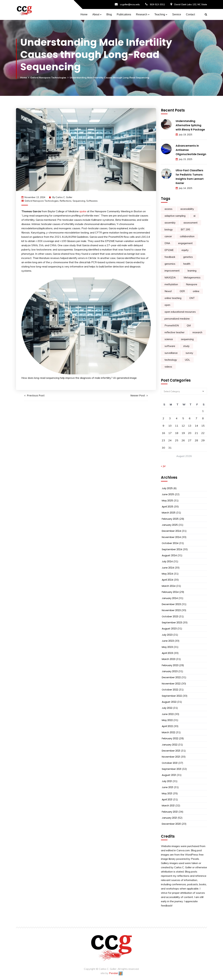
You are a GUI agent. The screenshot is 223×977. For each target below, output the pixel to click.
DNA (167, 243)
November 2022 (171, 683)
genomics (170, 263)
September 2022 (172, 695)
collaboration (187, 236)
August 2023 (169, 628)
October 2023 (170, 616)
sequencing (79, 200)
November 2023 (171, 610)
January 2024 (170, 598)
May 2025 (167, 500)
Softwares (92, 200)
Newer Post (138, 395)
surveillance (171, 352)
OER (182, 291)
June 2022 (168, 714)
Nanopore (191, 284)
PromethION (172, 325)
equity (185, 250)
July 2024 (167, 561)
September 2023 (172, 622)
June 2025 (168, 494)
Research (141, 14)
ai (194, 215)
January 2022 (169, 744)
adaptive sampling (175, 215)
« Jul (163, 466)
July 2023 (167, 634)
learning (192, 270)
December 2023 (171, 604)
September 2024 (172, 549)
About (95, 14)
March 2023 (168, 659)
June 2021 (167, 787)
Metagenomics (192, 277)
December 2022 (171, 677)
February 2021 (170, 811)
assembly (170, 222)
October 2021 (170, 763)
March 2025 (168, 512)
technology (171, 359)
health (186, 263)
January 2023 (170, 671)
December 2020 (171, 823)
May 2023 (167, 647)
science (169, 339)
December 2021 (171, 750)
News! (168, 291)
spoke (82, 211)
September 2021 (171, 769)
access (168, 208)
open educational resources (180, 311)
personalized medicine (177, 318)
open (167, 304)
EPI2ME (169, 250)
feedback (170, 256)
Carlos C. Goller (64, 197)
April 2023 (167, 653)
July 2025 (167, 488)
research (197, 332)
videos (168, 366)
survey (189, 352)
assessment (190, 222)
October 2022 (170, 689)
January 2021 (169, 817)
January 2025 (170, 525)
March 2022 (168, 732)
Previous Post (35, 395)
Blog (109, 14)
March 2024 (168, 586)
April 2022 (167, 726)
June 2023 (168, 640)
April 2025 (167, 506)
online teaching (173, 298)
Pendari (114, 973)
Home (84, 14)
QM (189, 325)
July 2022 (167, 708)
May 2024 (167, 573)
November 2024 (171, 537)
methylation (171, 284)
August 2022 (169, 702)
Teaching (159, 14)
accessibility (187, 208)
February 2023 (170, 665)
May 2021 (167, 793)
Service (176, 14)
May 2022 (167, 720)
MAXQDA (170, 277)
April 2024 (167, 579)
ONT (192, 298)
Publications (124, 14)
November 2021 (171, 756)
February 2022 (170, 738)
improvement (172, 270)
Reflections (66, 200)
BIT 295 (185, 229)
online (196, 291)
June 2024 (168, 567)
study (186, 346)
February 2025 (170, 519)
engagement (185, 243)
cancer (168, 236)
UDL (187, 359)
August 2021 (169, 775)
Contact (190, 14)
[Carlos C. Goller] (24, 10)
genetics (188, 256)
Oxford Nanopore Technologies (48, 77)
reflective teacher (174, 332)
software (170, 346)
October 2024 (170, 543)
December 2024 (171, 531)
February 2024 (170, 592)
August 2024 (169, 555)
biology (169, 229)
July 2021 (167, 781)
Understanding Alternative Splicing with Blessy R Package (190, 125)
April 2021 (167, 799)
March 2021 (168, 805)
